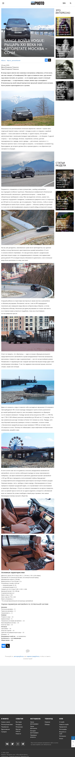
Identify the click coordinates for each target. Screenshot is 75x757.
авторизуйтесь (19, 656)
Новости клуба (64, 724)
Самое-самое (5, 722)
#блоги (3, 60)
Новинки (47, 722)
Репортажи (19, 727)
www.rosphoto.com (38, 744)
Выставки (19, 722)
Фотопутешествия (7, 724)
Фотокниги (62, 736)
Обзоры (47, 724)
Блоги (61, 738)
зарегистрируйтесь (33, 656)
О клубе (61, 722)
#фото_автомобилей (13, 60)
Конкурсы (19, 724)
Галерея (4, 731)
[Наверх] (72, 750)
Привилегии (63, 727)
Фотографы (63, 729)
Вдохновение (5, 729)
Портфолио (5, 727)
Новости (18, 733)
